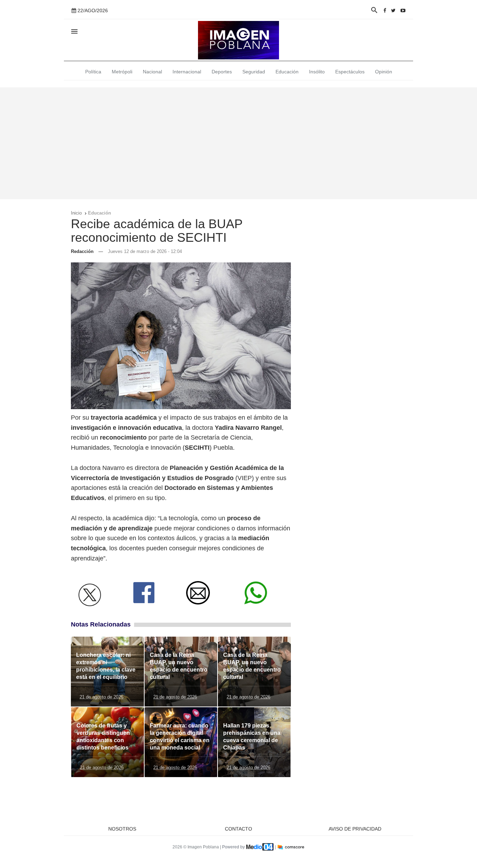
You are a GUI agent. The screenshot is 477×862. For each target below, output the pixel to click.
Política (93, 71)
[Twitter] (393, 10)
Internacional (187, 71)
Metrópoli (122, 71)
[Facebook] (385, 10)
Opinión (383, 71)
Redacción (82, 251)
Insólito (317, 71)
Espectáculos (350, 71)
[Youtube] (403, 10)
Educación (287, 71)
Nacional (152, 71)
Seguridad (253, 71)
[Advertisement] (238, 143)
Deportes (222, 71)
